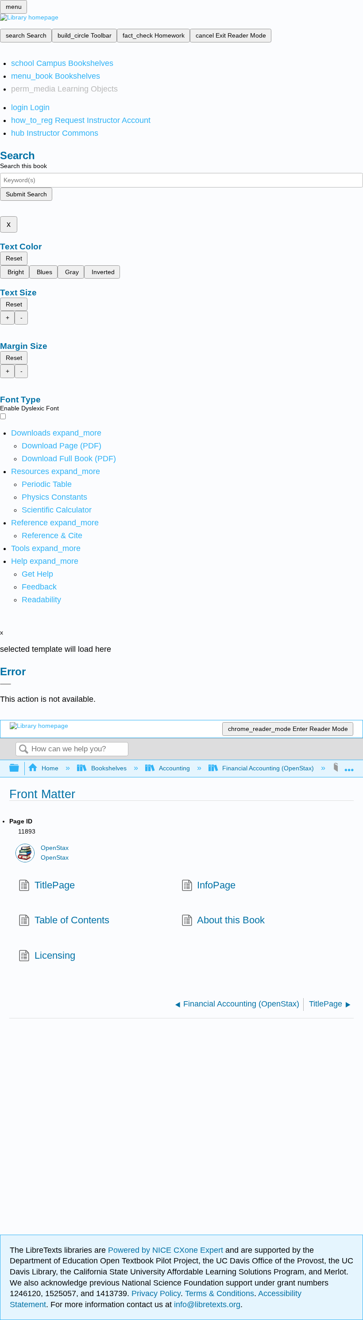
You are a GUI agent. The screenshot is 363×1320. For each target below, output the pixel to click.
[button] (39, 586)
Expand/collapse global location (349, 765)
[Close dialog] (5, 684)
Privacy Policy (156, 1293)
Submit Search (26, 194)
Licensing (55, 955)
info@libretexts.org (206, 1304)
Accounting (174, 768)
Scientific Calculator (57, 509)
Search (23, 750)
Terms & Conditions (219, 1293)
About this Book (231, 920)
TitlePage (54, 885)
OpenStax (55, 848)
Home (50, 768)
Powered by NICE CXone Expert (166, 1250)
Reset (14, 258)
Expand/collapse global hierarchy (20, 768)
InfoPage (216, 885)
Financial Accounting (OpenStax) (268, 768)
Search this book (23, 165)
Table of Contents (72, 920)
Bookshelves (108, 768)
